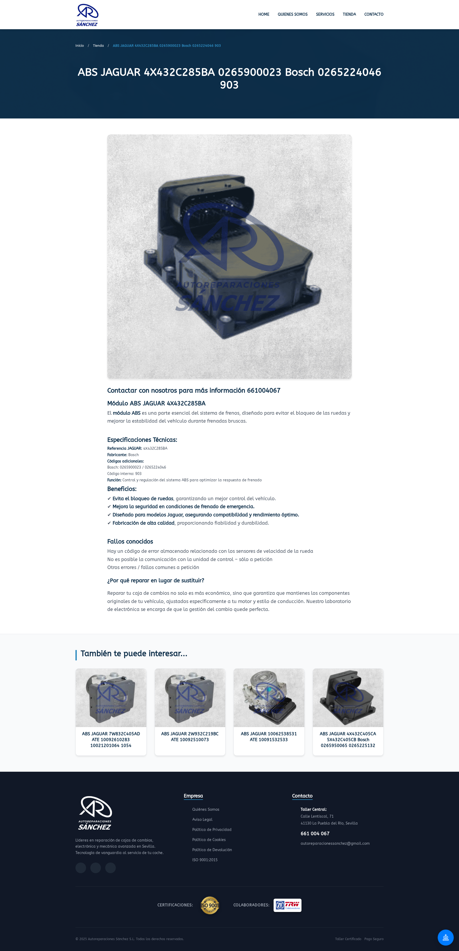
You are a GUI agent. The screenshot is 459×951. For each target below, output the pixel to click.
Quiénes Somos (205, 809)
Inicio (79, 46)
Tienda (349, 14)
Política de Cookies (209, 840)
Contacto (374, 14)
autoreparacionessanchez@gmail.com (335, 843)
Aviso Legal (202, 819)
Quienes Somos (293, 14)
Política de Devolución (212, 850)
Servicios (325, 14)
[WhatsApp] (110, 868)
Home (263, 14)
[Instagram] (95, 868)
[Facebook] (80, 868)
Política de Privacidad (212, 829)
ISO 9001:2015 (205, 860)
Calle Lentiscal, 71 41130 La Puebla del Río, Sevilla (329, 816)
